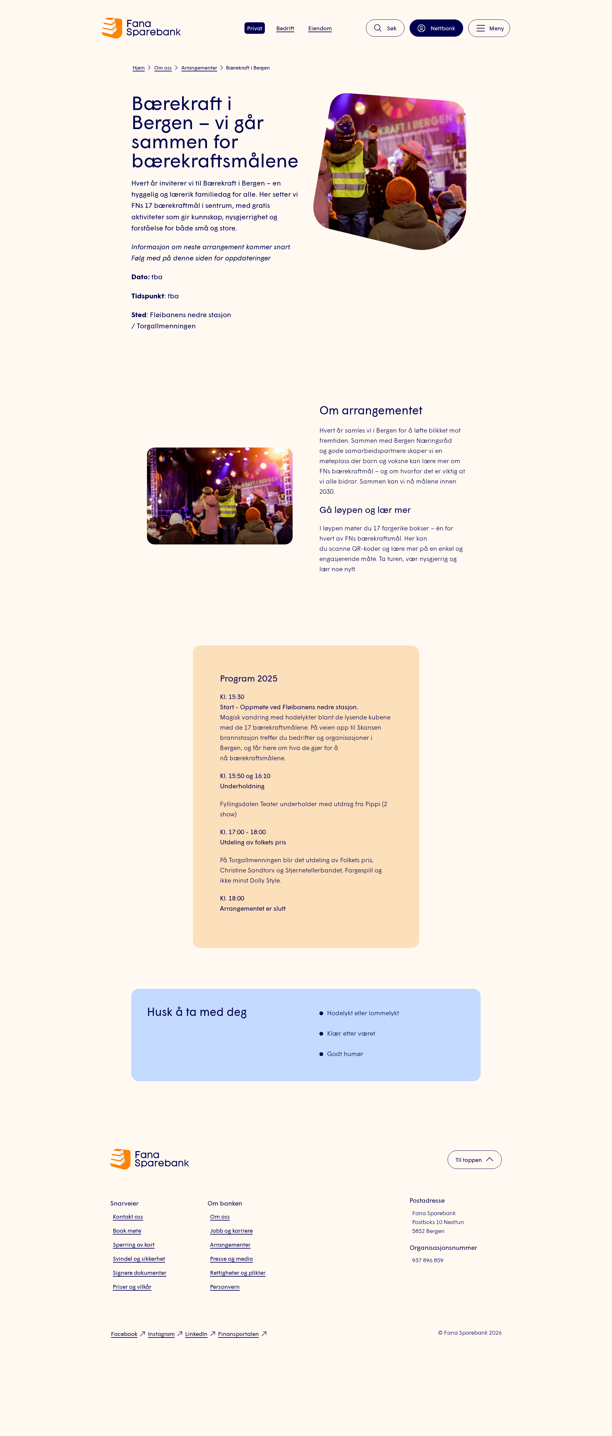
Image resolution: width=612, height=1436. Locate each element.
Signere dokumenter (139, 1272)
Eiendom (320, 28)
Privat (254, 28)
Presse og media (231, 1258)
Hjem (139, 67)
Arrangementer (199, 67)
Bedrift (285, 28)
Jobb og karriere (231, 1230)
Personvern (225, 1286)
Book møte (127, 1230)
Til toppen (468, 1159)
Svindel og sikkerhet (139, 1258)
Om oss (163, 67)
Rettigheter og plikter (238, 1272)
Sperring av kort (134, 1244)
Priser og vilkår (132, 1286)
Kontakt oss (128, 1216)
